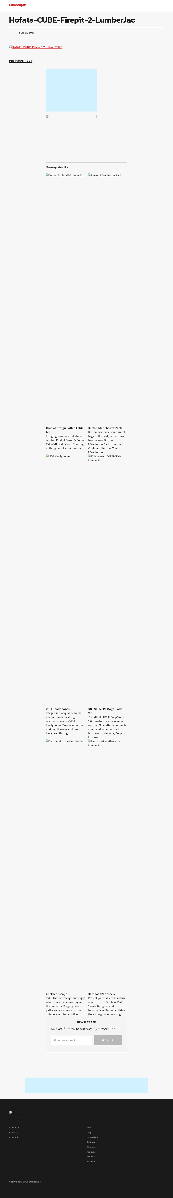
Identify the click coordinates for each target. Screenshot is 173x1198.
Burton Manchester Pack (105, 428)
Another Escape (56, 994)
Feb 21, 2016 (27, 33)
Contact (13, 1137)
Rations (90, 1142)
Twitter (16, 1187)
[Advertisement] (71, 90)
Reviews (90, 1156)
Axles (89, 1127)
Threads (90, 1147)
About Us (14, 1127)
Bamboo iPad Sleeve (102, 994)
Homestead (92, 1137)
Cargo (89, 1132)
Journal (90, 1152)
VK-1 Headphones (58, 709)
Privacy (13, 1132)
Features (91, 1161)
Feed (21, 1187)
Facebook (11, 1187)
